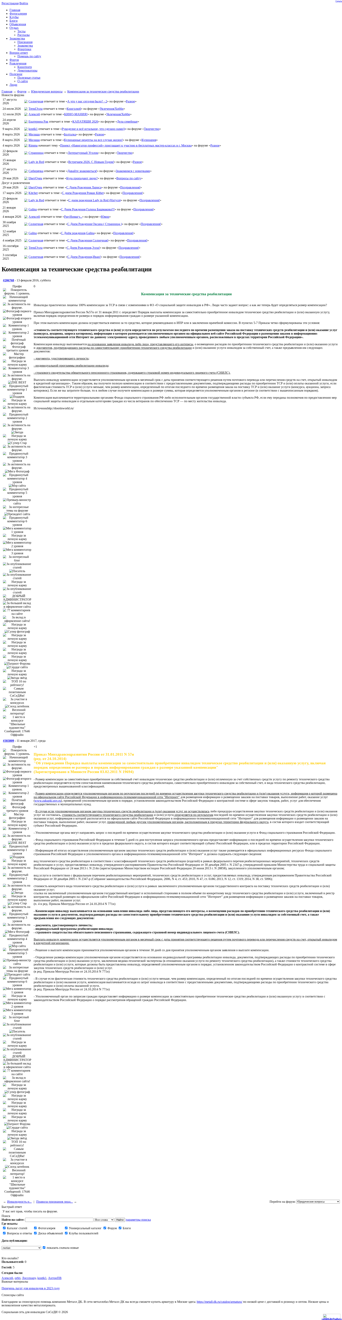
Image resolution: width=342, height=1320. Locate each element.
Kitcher (33, 193)
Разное (130, 101)
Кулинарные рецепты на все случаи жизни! (93, 140)
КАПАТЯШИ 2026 (85, 121)
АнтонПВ (55, 1278)
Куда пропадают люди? (82, 178)
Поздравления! (130, 187)
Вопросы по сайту (128, 178)
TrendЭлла (35, 108)
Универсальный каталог (85, 1228)
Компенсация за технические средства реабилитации (103, 91)
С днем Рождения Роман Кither (83, 193)
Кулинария (149, 140)
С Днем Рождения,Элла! (83, 247)
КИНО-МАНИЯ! (75, 114)
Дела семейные (127, 121)
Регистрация (10, 3)
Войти (23, 3)
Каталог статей (16, 1228)
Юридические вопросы (47, 91)
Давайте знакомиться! (82, 171)
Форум (21, 91)
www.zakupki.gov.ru (48, 800)
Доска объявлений (50, 1233)
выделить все (327, 1319)
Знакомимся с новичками (133, 171)
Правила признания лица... (54, 1201)
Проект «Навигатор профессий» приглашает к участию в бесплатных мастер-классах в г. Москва (126, 145)
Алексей (34, 114)
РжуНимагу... (73, 216)
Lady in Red (36, 162)
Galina (32, 209)
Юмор (105, 216)
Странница (36, 152)
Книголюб (74, 108)
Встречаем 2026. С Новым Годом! (91, 162)
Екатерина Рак (38, 121)
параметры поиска (138, 1219)
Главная (7, 91)
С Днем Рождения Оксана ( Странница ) (94, 224)
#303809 (8, 740)
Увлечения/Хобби (112, 108)
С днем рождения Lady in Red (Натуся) (94, 200)
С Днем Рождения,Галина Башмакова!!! (88, 209)
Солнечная (35, 101)
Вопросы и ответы (19, 1233)
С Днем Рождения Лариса (83, 187)
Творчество (151, 129)
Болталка (70, 134)
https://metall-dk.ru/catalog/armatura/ (219, 1301)
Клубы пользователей (83, 1233)
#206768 (8, 280)
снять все (338, 1319)
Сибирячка (35, 171)
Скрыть (338, 1)
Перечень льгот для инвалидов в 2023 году (31, 1288)
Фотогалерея (46, 1228)
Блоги (126, 1228)
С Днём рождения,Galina (77, 233)
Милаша (34, 134)
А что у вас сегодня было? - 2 (87, 101)
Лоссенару (29, 1278)
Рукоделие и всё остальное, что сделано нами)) (93, 129)
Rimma (33, 145)
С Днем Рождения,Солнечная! (87, 240)
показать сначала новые (62, 1247)
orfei (17, 1278)
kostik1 (33, 129)
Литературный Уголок (83, 152)
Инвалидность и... (19, 1201)
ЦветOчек (35, 178)
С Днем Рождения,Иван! (84, 256)
